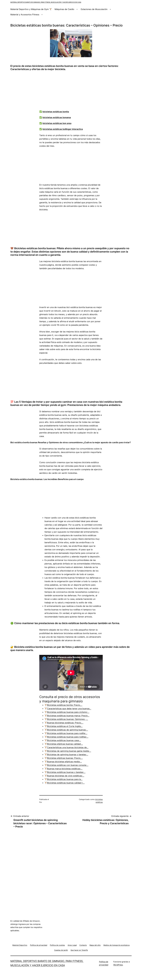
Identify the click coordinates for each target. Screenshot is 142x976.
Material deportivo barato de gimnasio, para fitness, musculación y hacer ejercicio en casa (45, 2)
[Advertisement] (73, 91)
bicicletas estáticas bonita (56, 111)
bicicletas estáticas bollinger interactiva (63, 129)
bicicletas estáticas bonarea (57, 117)
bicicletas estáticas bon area (57, 123)
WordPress (118, 965)
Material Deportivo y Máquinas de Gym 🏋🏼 (31, 9)
